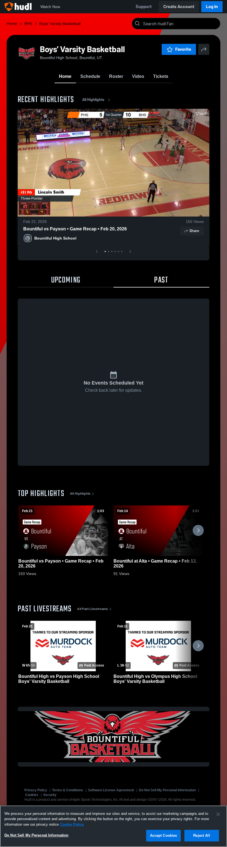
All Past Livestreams (92, 609)
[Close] (218, 814)
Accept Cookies (163, 835)
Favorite (183, 49)
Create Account (178, 6)
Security (49, 795)
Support (144, 6)
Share (194, 231)
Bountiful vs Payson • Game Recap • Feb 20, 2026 (75, 229)
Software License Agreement (111, 790)
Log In (212, 6)
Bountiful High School (55, 238)
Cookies (31, 795)
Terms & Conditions (67, 790)
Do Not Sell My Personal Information (167, 790)
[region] (113, 826)
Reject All (201, 835)
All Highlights (93, 99)
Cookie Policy (72, 824)
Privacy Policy (35, 790)
